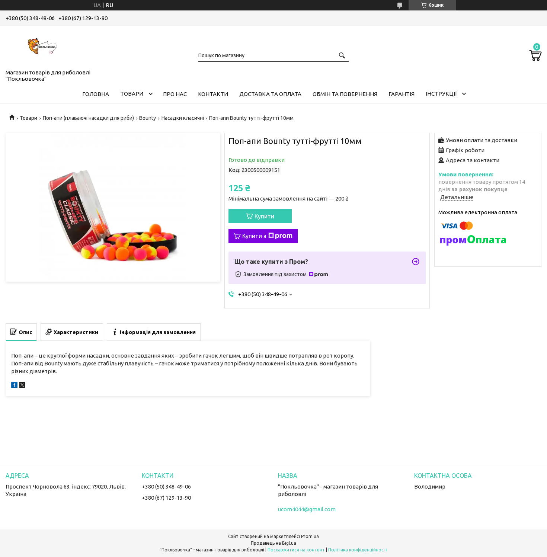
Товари (131, 93)
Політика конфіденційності (357, 549)
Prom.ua (310, 536)
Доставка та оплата (270, 94)
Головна (95, 94)
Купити (264, 216)
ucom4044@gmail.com (307, 509)
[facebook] (14, 386)
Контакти (213, 94)
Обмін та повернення (345, 94)
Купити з (254, 236)
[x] (22, 386)
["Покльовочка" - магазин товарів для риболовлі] (43, 46)
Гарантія (401, 94)
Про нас (175, 94)
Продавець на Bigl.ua (273, 543)
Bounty (147, 118)
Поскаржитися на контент (296, 549)
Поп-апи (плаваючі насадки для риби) (88, 118)
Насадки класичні (182, 118)
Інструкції (441, 93)
